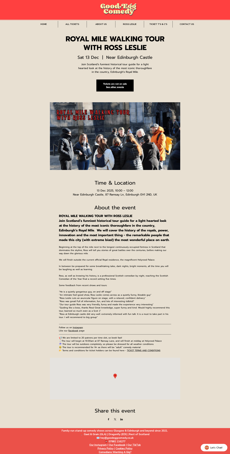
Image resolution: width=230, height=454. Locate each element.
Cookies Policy (124, 448)
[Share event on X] (115, 419)
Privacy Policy (106, 448)
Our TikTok (134, 445)
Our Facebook (117, 445)
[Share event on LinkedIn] (121, 419)
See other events (115, 87)
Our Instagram (98, 445)
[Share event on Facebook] (108, 419)
